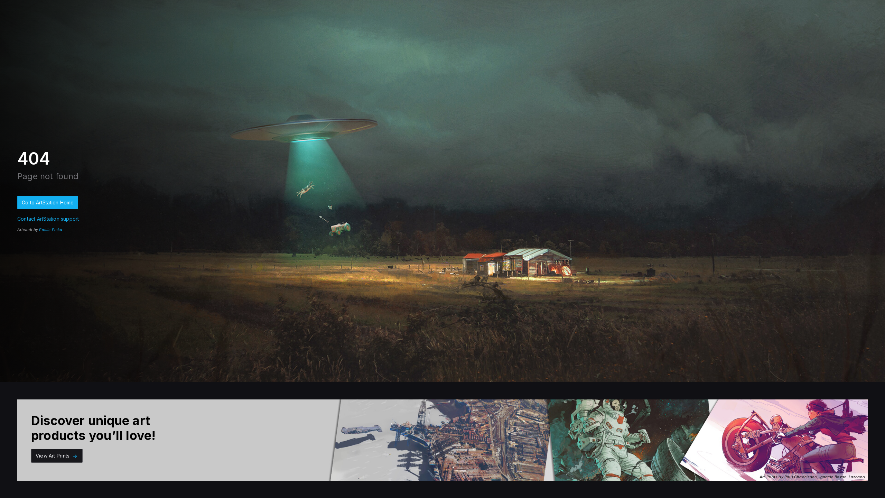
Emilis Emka (50, 229)
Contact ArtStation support (48, 219)
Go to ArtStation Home (48, 202)
